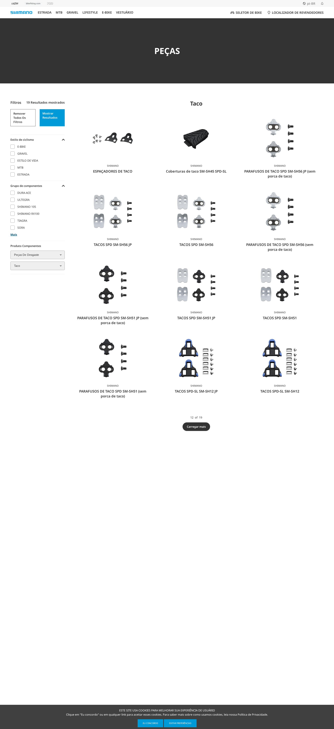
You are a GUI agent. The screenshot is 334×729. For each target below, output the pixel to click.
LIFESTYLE (90, 12)
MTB (59, 12)
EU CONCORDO (150, 723)
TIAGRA (22, 221)
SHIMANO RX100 (28, 214)
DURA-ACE (24, 193)
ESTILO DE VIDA (27, 160)
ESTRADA (44, 12)
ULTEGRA (23, 200)
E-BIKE (107, 12)
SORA (21, 228)
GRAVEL (72, 12)
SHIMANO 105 (26, 207)
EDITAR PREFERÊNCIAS (180, 723)
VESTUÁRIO (124, 12)
